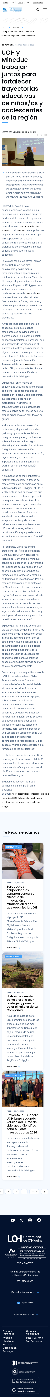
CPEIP (38, 293)
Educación (7, 45)
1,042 (34, 1191)
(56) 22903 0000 (25, 1281)
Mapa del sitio (26, 1303)
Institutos (7, 3)
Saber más (12, 947)
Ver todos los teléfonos (23, 1292)
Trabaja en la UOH (23, 1314)
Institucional (13, 847)
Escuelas (22, 3)
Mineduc (20, 230)
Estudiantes (38, 3)
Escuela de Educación (32, 364)
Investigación (13, 1075)
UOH (28, 293)
